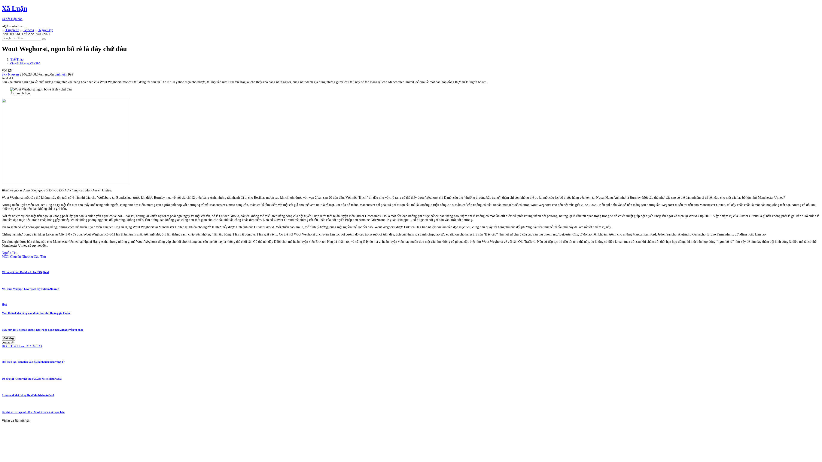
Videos (29, 30)
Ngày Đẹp (45, 30)
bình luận (61, 74)
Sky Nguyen (10, 74)
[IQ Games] (3, 31)
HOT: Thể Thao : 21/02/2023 (22, 346)
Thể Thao (17, 59)
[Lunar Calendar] (36, 31)
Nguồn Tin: (9, 253)
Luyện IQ (12, 30)
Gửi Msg (8, 338)
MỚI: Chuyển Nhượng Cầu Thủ (24, 256)
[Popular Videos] (22, 31)
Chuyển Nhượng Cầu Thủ (25, 63)
